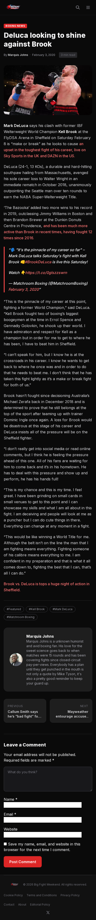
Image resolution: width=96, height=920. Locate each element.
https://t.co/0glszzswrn (46, 272)
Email (10, 814)
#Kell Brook (37, 609)
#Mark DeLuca (62, 609)
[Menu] (88, 7)
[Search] (78, 7)
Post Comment (22, 861)
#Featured (14, 609)
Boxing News (15, 25)
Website (10, 829)
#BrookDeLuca (38, 262)
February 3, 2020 (23, 289)
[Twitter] (48, 912)
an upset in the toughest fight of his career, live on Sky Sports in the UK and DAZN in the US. (45, 149)
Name (10, 799)
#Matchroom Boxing (20, 617)
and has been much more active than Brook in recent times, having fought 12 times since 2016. (48, 231)
